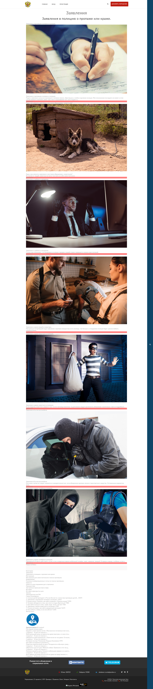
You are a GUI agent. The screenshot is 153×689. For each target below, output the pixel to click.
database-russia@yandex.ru (107, 672)
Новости (29, 582)
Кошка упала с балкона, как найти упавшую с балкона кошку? (48, 601)
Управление (29, 679)
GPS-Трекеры (47, 679)
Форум (66, 679)
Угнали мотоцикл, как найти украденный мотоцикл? (45, 608)
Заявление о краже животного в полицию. (40, 334)
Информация (30, 579)
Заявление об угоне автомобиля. (36, 410)
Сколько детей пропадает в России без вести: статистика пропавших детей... (53, 598)
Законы (28, 593)
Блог (61, 679)
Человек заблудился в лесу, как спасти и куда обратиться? (46, 603)
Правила (56, 679)
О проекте (37, 679)
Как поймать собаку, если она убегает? (40, 609)
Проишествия (30, 586)
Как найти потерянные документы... (38, 642)
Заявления (29, 572)
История (29, 589)
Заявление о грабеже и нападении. (37, 179)
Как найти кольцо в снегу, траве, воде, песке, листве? (45, 604)
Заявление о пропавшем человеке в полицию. (41, 23)
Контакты (73, 679)
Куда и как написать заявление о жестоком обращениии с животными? (49, 103)
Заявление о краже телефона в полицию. (39, 488)
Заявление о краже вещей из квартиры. (39, 255)
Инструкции (30, 576)
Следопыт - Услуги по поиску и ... (37, 632)
